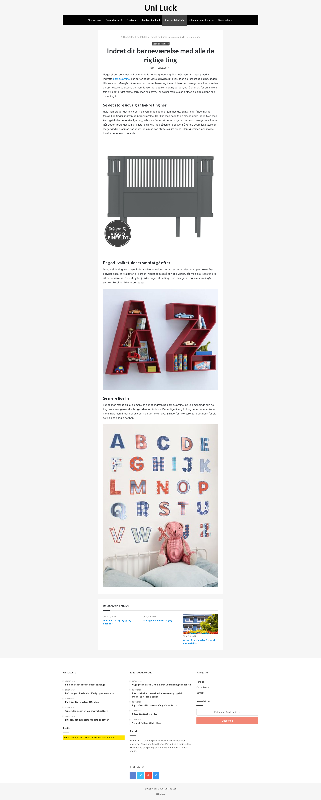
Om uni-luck (202, 687)
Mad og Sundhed (151, 20)
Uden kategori (226, 20)
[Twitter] (135, 767)
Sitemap (160, 794)
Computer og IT (113, 20)
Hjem (126, 37)
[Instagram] (143, 767)
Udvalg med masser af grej (157, 620)
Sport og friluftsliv (174, 20)
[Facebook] (131, 767)
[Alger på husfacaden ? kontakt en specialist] (200, 624)
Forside (200, 681)
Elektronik (132, 20)
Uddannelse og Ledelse (201, 20)
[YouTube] (139, 767)
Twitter (67, 727)
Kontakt (200, 692)
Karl (152, 68)
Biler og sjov (94, 20)
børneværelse (121, 78)
